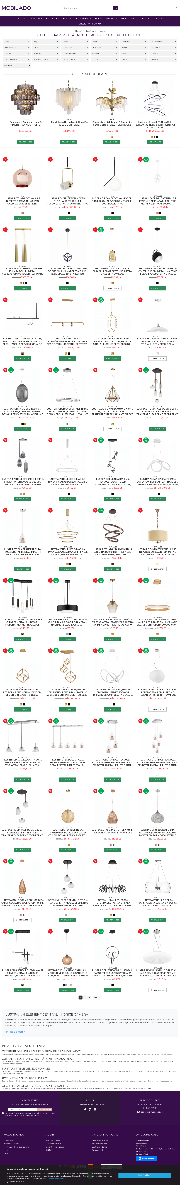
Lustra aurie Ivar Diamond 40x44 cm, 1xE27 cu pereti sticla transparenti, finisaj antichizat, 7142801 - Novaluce (112, 412)
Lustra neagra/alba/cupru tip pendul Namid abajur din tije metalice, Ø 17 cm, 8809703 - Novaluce (157, 201)
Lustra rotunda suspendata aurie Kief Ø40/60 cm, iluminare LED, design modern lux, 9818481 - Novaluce (157, 622)
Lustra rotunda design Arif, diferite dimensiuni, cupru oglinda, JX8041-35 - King (22, 201)
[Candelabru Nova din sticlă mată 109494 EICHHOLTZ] (68, 98)
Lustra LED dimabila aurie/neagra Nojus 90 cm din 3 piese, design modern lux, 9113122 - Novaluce (67, 341)
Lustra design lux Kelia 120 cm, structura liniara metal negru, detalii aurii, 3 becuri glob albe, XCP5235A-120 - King (22, 341)
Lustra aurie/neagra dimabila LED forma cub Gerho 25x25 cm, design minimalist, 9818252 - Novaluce (22, 692)
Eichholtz (25, 120)
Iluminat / (95, 31)
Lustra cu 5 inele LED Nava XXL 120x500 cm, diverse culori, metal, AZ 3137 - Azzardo (155, 125)
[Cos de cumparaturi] (176, 8)
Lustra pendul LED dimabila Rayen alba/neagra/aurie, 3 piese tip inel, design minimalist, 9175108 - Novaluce (67, 552)
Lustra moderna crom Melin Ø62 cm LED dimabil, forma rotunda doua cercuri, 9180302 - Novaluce (67, 412)
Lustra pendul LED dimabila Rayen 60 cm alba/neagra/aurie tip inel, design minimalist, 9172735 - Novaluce (67, 482)
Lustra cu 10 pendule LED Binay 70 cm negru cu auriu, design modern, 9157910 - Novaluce (22, 622)
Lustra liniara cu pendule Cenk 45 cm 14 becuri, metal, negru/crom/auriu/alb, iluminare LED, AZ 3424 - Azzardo (22, 271)
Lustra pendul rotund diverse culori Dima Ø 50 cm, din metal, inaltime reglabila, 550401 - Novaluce (67, 622)
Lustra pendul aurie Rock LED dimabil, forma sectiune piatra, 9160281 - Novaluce (112, 271)
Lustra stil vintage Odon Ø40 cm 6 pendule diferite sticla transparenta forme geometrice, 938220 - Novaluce (157, 412)
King (22, 196)
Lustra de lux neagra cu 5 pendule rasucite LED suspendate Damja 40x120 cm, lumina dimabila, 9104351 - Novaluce (112, 482)
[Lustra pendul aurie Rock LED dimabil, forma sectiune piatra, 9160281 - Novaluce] (112, 245)
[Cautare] (115, 8)
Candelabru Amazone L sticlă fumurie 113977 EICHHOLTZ (25, 123)
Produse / (86, 31)
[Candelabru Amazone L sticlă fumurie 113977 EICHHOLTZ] (25, 98)
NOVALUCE (157, 196)
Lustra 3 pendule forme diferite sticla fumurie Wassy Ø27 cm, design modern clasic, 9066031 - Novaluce (22, 482)
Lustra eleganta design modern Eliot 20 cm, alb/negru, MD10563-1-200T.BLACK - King (112, 201)
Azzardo (155, 120)
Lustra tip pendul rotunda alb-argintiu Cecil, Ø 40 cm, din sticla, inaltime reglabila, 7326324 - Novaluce (157, 341)
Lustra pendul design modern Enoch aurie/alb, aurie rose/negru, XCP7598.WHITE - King (67, 201)
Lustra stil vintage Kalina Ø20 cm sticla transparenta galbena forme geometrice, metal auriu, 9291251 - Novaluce (112, 622)
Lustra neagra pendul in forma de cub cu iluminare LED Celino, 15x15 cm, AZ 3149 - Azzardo (67, 271)
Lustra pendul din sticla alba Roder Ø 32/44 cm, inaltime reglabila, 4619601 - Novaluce (157, 692)
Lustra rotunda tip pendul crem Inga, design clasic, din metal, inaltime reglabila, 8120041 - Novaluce (157, 552)
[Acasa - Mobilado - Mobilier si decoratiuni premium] (16, 8)
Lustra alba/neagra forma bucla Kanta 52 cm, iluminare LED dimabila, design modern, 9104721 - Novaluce (157, 482)
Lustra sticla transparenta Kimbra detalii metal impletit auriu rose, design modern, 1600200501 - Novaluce (22, 552)
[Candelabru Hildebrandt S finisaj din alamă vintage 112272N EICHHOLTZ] (111, 98)
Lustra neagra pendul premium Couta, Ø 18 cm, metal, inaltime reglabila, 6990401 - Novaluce (157, 271)
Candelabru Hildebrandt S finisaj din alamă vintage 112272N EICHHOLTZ (111, 123)
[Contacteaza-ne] (171, 8)
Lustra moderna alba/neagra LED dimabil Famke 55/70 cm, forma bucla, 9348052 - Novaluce (112, 692)
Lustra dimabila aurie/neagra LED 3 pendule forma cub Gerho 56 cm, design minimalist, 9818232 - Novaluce (67, 692)
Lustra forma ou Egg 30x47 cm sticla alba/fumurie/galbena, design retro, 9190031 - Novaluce (22, 412)
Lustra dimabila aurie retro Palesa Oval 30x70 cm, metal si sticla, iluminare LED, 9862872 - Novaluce (112, 341)
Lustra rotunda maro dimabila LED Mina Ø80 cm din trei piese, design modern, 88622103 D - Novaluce (112, 552)
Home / (78, 31)
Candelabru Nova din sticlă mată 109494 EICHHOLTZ (68, 123)
